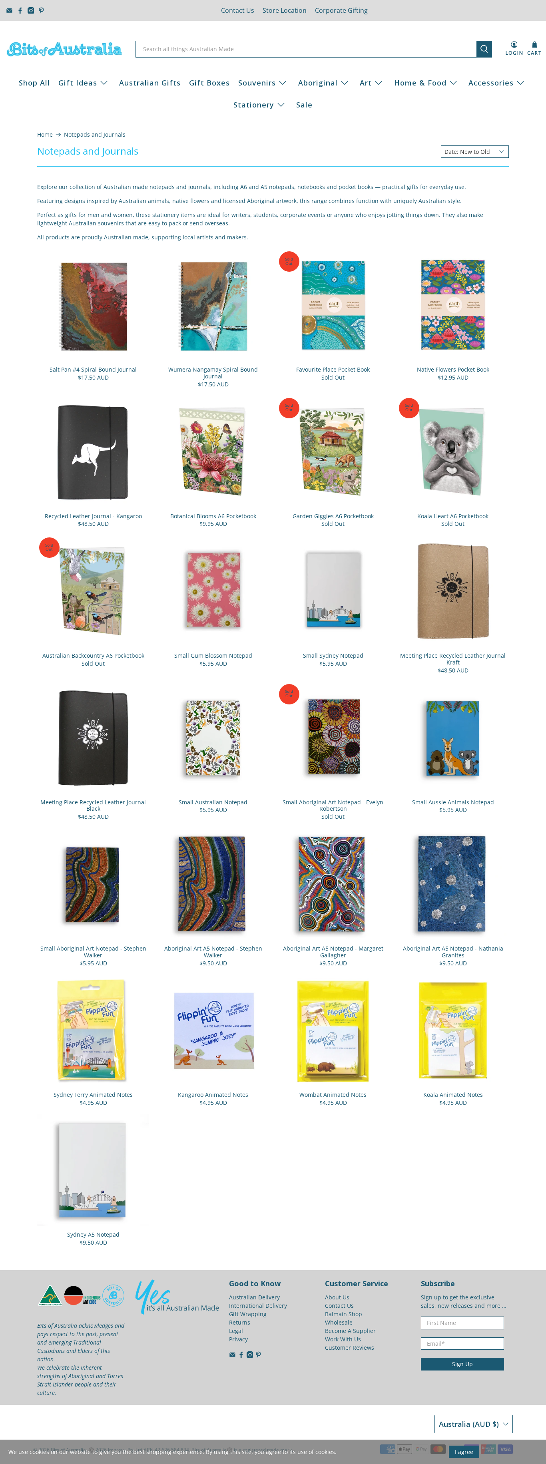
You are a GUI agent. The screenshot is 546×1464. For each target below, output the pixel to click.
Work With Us (343, 1339)
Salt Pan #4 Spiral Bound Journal (93, 369)
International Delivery (258, 1305)
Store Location (285, 10)
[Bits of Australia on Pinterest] (41, 10)
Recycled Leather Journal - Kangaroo (93, 516)
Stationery (253, 104)
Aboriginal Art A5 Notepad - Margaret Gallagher (333, 952)
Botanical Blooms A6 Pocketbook (213, 516)
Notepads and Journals (95, 134)
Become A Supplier (350, 1331)
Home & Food (420, 83)
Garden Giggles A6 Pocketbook (333, 516)
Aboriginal (318, 83)
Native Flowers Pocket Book (453, 369)
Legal (236, 1331)
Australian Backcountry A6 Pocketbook (93, 655)
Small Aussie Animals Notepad (453, 802)
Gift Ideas (77, 83)
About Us (337, 1297)
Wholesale (339, 1322)
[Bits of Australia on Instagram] (31, 10)
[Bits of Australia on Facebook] (20, 10)
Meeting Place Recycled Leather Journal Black (93, 805)
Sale (304, 104)
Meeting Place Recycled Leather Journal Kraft (453, 659)
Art (366, 83)
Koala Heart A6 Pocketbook (452, 516)
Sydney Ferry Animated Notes (93, 1094)
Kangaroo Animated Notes (213, 1094)
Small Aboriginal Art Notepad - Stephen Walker (93, 952)
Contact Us (237, 10)
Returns (239, 1322)
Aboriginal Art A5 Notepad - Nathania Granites (453, 952)
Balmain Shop (343, 1314)
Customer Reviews (349, 1347)
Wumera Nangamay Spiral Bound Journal (213, 373)
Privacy (238, 1339)
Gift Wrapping (248, 1314)
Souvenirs (257, 83)
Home (45, 134)
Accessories (491, 83)
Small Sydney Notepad (333, 655)
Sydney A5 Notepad (93, 1234)
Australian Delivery (254, 1297)
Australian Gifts (150, 83)
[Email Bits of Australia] (9, 10)
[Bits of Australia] (64, 49)
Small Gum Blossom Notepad (213, 655)
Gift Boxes (209, 83)
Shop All (34, 83)
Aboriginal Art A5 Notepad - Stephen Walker (213, 952)
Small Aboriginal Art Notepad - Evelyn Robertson (333, 805)
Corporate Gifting (341, 10)
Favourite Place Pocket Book (333, 369)
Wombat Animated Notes (333, 1094)
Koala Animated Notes (453, 1094)
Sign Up (462, 1364)
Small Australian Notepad (213, 802)
